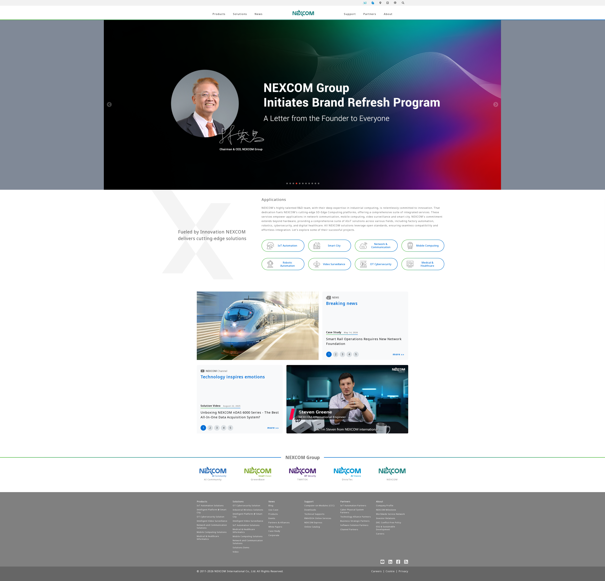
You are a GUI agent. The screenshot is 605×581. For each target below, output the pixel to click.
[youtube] (382, 562)
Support (350, 14)
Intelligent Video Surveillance (212, 521)
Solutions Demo (241, 547)
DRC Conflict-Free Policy (388, 522)
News (259, 14)
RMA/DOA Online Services (317, 518)
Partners (369, 14)
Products (219, 14)
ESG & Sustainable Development (385, 528)
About (388, 14)
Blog (270, 505)
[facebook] (398, 562)
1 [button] (329, 354)
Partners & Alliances (279, 522)
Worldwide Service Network (390, 514)
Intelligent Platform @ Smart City (211, 511)
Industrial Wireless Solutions (248, 509)
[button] (286, 183)
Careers (380, 533)
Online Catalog (312, 526)
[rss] (406, 562)
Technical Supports (314, 514)
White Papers (275, 526)
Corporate (273, 535)
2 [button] (335, 354)
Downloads (310, 509)
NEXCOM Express (313, 522)
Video (236, 551)
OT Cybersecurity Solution (210, 516)
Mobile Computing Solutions (212, 532)
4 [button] (349, 354)
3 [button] (342, 354)
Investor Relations (385, 518)
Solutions (240, 14)
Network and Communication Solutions (212, 526)
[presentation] (109, 105)
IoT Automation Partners (353, 505)
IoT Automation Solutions (210, 505)
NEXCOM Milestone (386, 509)
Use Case (273, 509)
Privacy (403, 571)
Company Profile (384, 505)
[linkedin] (390, 562)
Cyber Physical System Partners (352, 511)
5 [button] (356, 354)
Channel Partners (349, 529)
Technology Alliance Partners (355, 516)
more (398, 354)
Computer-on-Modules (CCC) (319, 505)
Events (271, 518)
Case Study (274, 531)
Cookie (390, 571)
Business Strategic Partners (355, 521)
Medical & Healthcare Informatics (208, 537)
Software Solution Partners (354, 525)
